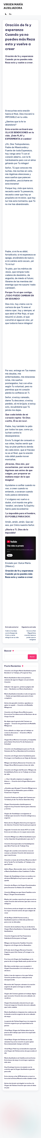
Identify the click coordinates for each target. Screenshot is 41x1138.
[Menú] (10, 14)
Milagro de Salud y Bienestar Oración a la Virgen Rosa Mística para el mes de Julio (19, 764)
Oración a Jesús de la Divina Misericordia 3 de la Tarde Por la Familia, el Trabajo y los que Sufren (20, 862)
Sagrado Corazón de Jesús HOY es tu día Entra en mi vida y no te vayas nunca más (19, 831)
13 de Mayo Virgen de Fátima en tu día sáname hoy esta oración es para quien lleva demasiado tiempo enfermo (19, 1042)
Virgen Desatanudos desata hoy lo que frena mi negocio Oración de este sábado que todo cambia (20, 1005)
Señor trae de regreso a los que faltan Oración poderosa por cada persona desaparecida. (18, 977)
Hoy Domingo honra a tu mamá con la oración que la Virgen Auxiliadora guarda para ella (19, 1069)
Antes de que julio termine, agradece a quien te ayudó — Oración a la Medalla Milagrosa (18, 705)
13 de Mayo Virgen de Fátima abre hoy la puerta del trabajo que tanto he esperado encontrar (20, 1032)
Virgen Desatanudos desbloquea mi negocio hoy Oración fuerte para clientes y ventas (20, 806)
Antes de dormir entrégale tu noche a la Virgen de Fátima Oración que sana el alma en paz (20, 1085)
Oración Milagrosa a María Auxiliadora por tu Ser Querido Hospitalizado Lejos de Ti (20, 838)
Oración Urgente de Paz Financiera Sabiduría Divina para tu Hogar (17, 937)
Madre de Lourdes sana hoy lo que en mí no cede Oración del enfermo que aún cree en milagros (20, 901)
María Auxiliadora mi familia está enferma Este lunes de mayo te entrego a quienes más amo (19, 1060)
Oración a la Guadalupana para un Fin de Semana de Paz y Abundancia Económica (19, 750)
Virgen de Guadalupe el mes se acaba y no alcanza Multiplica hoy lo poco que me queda (20, 878)
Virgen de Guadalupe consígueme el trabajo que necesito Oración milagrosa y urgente (20, 816)
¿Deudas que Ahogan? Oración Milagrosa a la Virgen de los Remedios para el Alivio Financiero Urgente (20, 790)
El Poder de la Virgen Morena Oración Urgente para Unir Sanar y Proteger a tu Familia (19, 952)
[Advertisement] (20, 87)
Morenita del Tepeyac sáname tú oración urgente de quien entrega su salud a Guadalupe (19, 987)
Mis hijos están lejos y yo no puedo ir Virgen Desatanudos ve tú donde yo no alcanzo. (18, 968)
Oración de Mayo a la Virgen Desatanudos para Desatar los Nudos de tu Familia (20, 886)
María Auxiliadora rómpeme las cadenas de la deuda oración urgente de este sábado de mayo (20, 1014)
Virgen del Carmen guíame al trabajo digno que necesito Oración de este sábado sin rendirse (20, 996)
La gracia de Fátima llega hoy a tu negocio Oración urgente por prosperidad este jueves (20, 1023)
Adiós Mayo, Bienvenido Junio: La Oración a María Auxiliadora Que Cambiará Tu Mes (20, 870)
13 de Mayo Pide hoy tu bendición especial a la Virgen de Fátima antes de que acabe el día (20, 1051)
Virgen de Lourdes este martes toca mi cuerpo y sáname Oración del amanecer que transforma (19, 853)
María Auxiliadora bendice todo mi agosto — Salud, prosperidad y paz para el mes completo (20, 696)
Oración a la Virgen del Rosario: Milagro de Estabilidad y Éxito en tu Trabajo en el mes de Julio (20, 772)
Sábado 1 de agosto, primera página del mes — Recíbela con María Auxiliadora (19, 688)
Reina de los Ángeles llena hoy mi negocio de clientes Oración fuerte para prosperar (20, 824)
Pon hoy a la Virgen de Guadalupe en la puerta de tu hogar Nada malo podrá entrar (20, 960)
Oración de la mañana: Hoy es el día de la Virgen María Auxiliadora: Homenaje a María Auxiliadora (20, 929)
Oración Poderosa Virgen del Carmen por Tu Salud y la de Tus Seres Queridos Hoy (19, 798)
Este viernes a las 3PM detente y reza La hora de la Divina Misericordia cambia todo (20, 1077)
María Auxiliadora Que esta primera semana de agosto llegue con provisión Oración (19, 680)
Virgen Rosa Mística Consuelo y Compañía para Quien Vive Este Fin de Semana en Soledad (20, 742)
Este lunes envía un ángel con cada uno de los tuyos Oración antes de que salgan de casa (20, 911)
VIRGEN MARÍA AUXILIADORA (13, 6)
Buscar (7, 650)
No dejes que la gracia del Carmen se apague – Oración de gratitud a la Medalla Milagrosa (20, 723)
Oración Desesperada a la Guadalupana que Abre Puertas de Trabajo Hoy (19, 845)
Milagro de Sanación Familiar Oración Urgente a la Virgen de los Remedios (18, 944)
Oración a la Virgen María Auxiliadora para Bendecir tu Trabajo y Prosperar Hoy (20, 672)
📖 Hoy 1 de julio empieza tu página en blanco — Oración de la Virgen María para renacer (19, 781)
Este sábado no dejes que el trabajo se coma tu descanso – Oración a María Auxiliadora (18, 732)
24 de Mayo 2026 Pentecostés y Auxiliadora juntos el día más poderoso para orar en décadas (18, 920)
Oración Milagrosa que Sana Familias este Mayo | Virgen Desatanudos (20, 893)
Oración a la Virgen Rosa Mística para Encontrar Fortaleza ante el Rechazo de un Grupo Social (20, 714)
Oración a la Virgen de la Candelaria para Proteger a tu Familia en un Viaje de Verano (20, 757)
